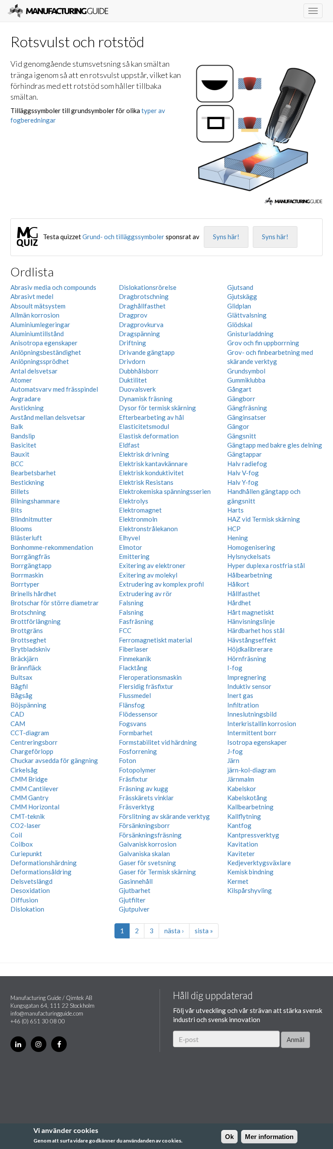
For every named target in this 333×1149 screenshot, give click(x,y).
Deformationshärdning (43, 863)
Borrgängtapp (31, 565)
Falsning (131, 603)
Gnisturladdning (250, 334)
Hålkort (238, 584)
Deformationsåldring (41, 872)
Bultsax (21, 677)
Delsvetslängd (31, 881)
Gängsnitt (241, 436)
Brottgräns (26, 630)
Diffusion (24, 900)
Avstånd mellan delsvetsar (47, 417)
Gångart (239, 389)
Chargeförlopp (31, 751)
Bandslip (22, 436)
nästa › (174, 931)
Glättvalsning (247, 315)
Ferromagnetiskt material (155, 640)
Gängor (238, 426)
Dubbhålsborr (139, 371)
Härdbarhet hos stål (255, 630)
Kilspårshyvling (249, 890)
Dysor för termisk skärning (157, 408)
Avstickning (27, 408)
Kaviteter (241, 853)
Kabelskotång (247, 798)
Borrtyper (24, 584)
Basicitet (23, 445)
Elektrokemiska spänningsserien (165, 491)
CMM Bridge (29, 779)
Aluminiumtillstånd (37, 334)
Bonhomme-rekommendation (51, 547)
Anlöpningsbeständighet (45, 352)
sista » (204, 931)
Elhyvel (129, 538)
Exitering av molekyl (148, 575)
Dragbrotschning (144, 296)
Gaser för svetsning (147, 863)
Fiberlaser (133, 649)
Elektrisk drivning (144, 454)
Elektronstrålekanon (148, 528)
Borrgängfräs (30, 556)
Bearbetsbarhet (33, 473)
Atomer (21, 380)
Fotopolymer (137, 770)
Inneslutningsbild (252, 714)
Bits (16, 510)
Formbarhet (136, 733)
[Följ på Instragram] (38, 1044)
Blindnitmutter (31, 519)
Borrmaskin (26, 575)
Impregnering (246, 677)
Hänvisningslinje (251, 621)
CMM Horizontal (34, 807)
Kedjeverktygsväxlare (259, 863)
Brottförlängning (35, 621)
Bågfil (19, 686)
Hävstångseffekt (251, 640)
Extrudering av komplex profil (161, 584)
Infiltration (243, 705)
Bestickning (27, 482)
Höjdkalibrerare (250, 649)
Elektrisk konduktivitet (151, 473)
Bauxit (19, 454)
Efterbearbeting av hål (151, 417)
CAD (17, 714)
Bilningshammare (35, 501)
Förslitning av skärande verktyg (164, 816)
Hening (237, 538)
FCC (125, 630)
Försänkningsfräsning (150, 835)
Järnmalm (240, 779)
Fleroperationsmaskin (150, 677)
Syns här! (226, 236)
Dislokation (27, 909)
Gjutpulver (134, 909)
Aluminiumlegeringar (40, 324)
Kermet (237, 881)
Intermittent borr (252, 733)
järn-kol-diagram (251, 770)
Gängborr (241, 398)
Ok (229, 1136)
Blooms (21, 528)
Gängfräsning (247, 408)
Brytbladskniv (30, 649)
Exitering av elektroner (152, 565)
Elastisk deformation (149, 436)
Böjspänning (28, 705)
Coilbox (21, 844)
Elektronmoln (138, 519)
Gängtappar (244, 454)
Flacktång (133, 668)
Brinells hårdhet (33, 593)
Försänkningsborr (144, 825)
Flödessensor (138, 714)
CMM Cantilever (34, 788)
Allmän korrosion (34, 315)
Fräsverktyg (136, 807)
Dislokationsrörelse (147, 287)
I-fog (234, 668)
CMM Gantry (29, 798)
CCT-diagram (29, 733)
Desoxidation (30, 890)
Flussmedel (135, 695)
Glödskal (239, 324)
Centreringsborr (34, 742)
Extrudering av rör (145, 593)
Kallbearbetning (250, 807)
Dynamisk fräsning (146, 398)
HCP (234, 528)
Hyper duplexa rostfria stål (266, 565)
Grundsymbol (246, 371)
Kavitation (242, 844)
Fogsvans (133, 723)
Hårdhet (239, 603)
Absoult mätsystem (37, 306)
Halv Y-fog (242, 482)
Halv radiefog (247, 463)
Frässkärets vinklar (146, 798)
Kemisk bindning (250, 872)
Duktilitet (133, 380)
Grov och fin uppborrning (263, 343)
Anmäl (295, 1039)
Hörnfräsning (246, 658)
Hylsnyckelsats (249, 556)
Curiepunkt (26, 853)
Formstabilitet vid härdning (158, 742)
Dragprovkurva (141, 324)
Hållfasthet (243, 593)
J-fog (235, 751)
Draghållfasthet (142, 306)
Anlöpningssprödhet (39, 361)
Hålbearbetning (249, 575)
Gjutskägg (242, 296)
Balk (16, 426)
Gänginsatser (246, 417)
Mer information (269, 1136)
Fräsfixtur (133, 779)
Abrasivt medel (31, 296)
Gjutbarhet (134, 890)
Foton (127, 760)
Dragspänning (139, 334)
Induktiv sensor (249, 686)
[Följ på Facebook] (59, 1044)
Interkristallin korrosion (261, 723)
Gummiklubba (246, 380)
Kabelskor (241, 788)
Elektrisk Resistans (146, 482)
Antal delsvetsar (34, 371)
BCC (16, 463)
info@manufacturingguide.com (46, 1013)
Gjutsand (240, 287)
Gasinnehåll (136, 881)
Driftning (132, 343)
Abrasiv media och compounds (53, 287)
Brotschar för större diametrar (54, 603)
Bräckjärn (24, 658)
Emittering (134, 556)
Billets (19, 491)
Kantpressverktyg (253, 835)
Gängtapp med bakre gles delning (274, 445)
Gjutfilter (132, 900)
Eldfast (129, 445)
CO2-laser (25, 825)
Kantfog (239, 825)
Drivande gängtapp (147, 352)
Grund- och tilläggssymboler (123, 236)
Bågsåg (21, 695)
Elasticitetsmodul (144, 426)
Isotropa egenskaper (257, 742)
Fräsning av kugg (143, 788)
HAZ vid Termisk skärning (263, 519)
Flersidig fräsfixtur (146, 686)
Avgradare (25, 398)
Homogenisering (251, 547)
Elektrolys (133, 501)
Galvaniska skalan (144, 853)
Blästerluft (26, 538)
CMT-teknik (27, 816)
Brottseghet (28, 640)
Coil (16, 835)
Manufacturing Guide (57, 11)
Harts (235, 510)
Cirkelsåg (24, 770)
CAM (17, 723)
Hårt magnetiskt (250, 612)
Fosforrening (138, 751)
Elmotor (130, 547)
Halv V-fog (243, 473)
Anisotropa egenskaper (44, 343)
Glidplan (239, 306)
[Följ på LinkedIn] (18, 1044)
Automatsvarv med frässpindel (54, 389)
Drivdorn (132, 361)
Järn (233, 760)
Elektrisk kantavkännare (153, 463)
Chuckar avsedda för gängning (54, 760)
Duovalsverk (137, 389)
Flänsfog (132, 705)
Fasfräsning (136, 621)
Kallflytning (244, 816)
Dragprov (133, 315)
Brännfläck (25, 668)
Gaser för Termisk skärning (157, 872)
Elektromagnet (140, 510)
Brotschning (28, 612)
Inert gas (240, 695)
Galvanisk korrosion (147, 844)
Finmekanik (135, 658)
